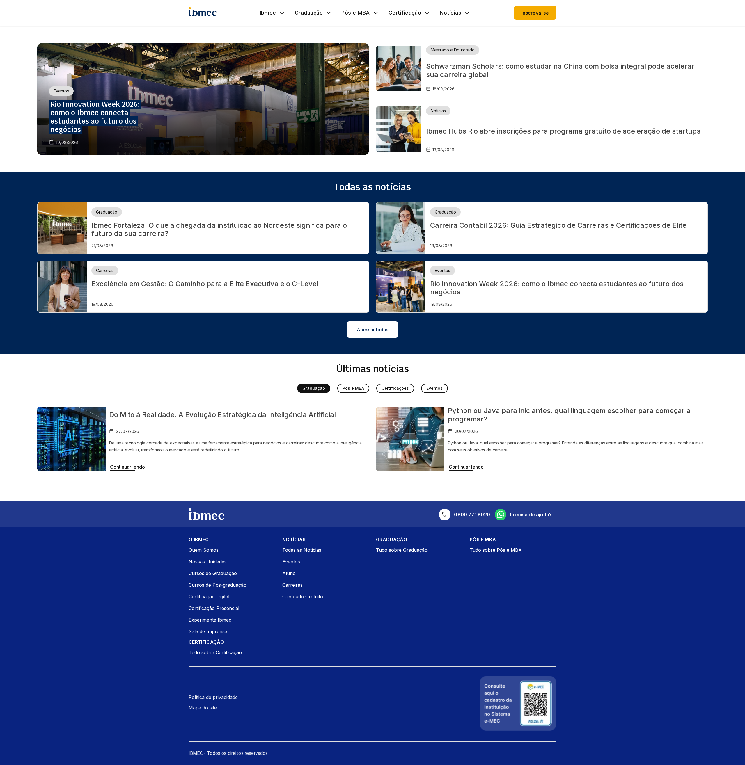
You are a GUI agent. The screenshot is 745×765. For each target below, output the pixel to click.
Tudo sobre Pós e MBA (496, 550)
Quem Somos (204, 550)
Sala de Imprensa (208, 631)
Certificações (395, 388)
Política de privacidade (213, 697)
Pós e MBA (355, 13)
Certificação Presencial (214, 608)
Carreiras (292, 585)
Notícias (450, 13)
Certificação (405, 13)
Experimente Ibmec (210, 620)
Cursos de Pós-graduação (217, 585)
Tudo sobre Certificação (215, 652)
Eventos (434, 388)
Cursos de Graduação (213, 573)
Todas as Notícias (301, 550)
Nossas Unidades (208, 562)
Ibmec (268, 13)
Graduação (309, 13)
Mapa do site (203, 708)
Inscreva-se (535, 13)
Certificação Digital (209, 596)
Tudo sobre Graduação (402, 550)
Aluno (289, 573)
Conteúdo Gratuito (302, 596)
